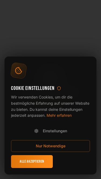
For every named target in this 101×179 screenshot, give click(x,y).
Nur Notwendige (50, 146)
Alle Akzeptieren (32, 161)
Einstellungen (55, 131)
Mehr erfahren (59, 115)
